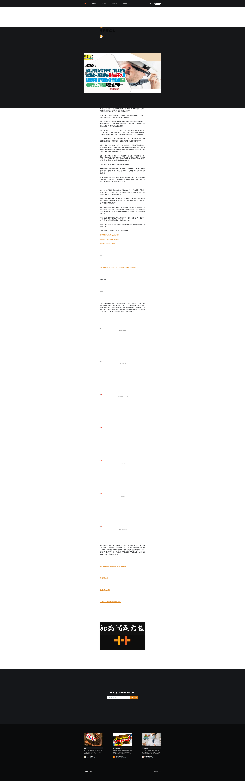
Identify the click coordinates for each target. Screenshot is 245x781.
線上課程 (94, 3)
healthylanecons (107, 35)
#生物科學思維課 (105, 590)
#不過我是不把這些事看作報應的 (109, 239)
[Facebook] (150, 3)
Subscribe (157, 3)
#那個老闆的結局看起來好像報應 (109, 235)
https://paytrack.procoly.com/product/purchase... (113, 566)
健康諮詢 (114, 3)
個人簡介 (104, 3)
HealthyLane (86, 771)
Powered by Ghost (157, 771)
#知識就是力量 (104, 578)
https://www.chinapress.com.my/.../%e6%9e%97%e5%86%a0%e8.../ (118, 267)
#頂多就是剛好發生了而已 (107, 243)
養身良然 (101, 27)
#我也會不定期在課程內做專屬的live (110, 602)
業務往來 (125, 3)
